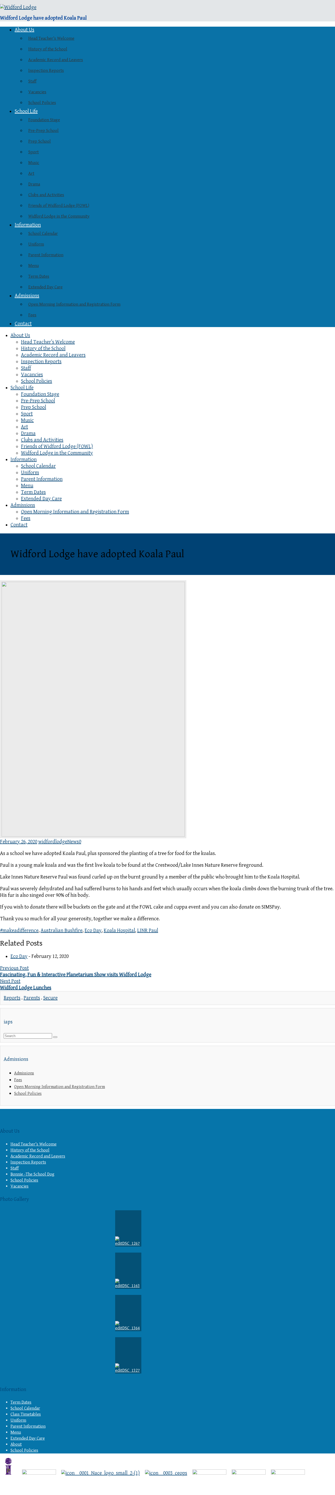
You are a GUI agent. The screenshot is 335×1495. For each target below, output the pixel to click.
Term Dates (38, 276)
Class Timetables (25, 1414)
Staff (32, 81)
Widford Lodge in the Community (59, 216)
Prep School (39, 141)
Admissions (27, 296)
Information (28, 225)
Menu (33, 265)
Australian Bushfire (61, 931)
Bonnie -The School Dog (32, 1174)
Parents (32, 998)
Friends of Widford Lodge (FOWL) (58, 205)
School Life (26, 111)
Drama (34, 184)
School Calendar (43, 233)
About (16, 1444)
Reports (12, 998)
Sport (33, 152)
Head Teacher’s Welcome (51, 38)
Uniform (36, 244)
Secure (50, 998)
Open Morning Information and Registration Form (74, 304)
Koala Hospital (119, 931)
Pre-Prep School (43, 130)
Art (31, 173)
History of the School (47, 49)
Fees (32, 315)
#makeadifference (19, 931)
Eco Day (93, 931)
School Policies (42, 102)
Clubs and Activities (46, 194)
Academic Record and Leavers (55, 59)
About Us (24, 30)
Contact (23, 324)
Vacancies (37, 92)
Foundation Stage (44, 120)
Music (33, 162)
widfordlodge (52, 842)
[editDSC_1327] (128, 1355)
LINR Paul (147, 931)
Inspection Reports (46, 70)
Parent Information (45, 255)
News (73, 842)
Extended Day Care (45, 287)
